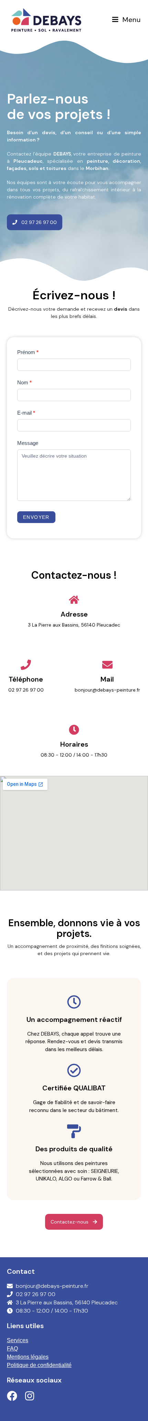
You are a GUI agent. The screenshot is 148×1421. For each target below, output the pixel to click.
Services (17, 1340)
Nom (24, 382)
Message (27, 443)
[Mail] (107, 665)
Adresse (74, 614)
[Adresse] (74, 600)
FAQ (12, 1348)
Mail (107, 679)
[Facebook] (12, 1396)
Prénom (28, 352)
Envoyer (36, 517)
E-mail (26, 413)
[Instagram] (29, 1396)
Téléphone (26, 679)
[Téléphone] (26, 665)
